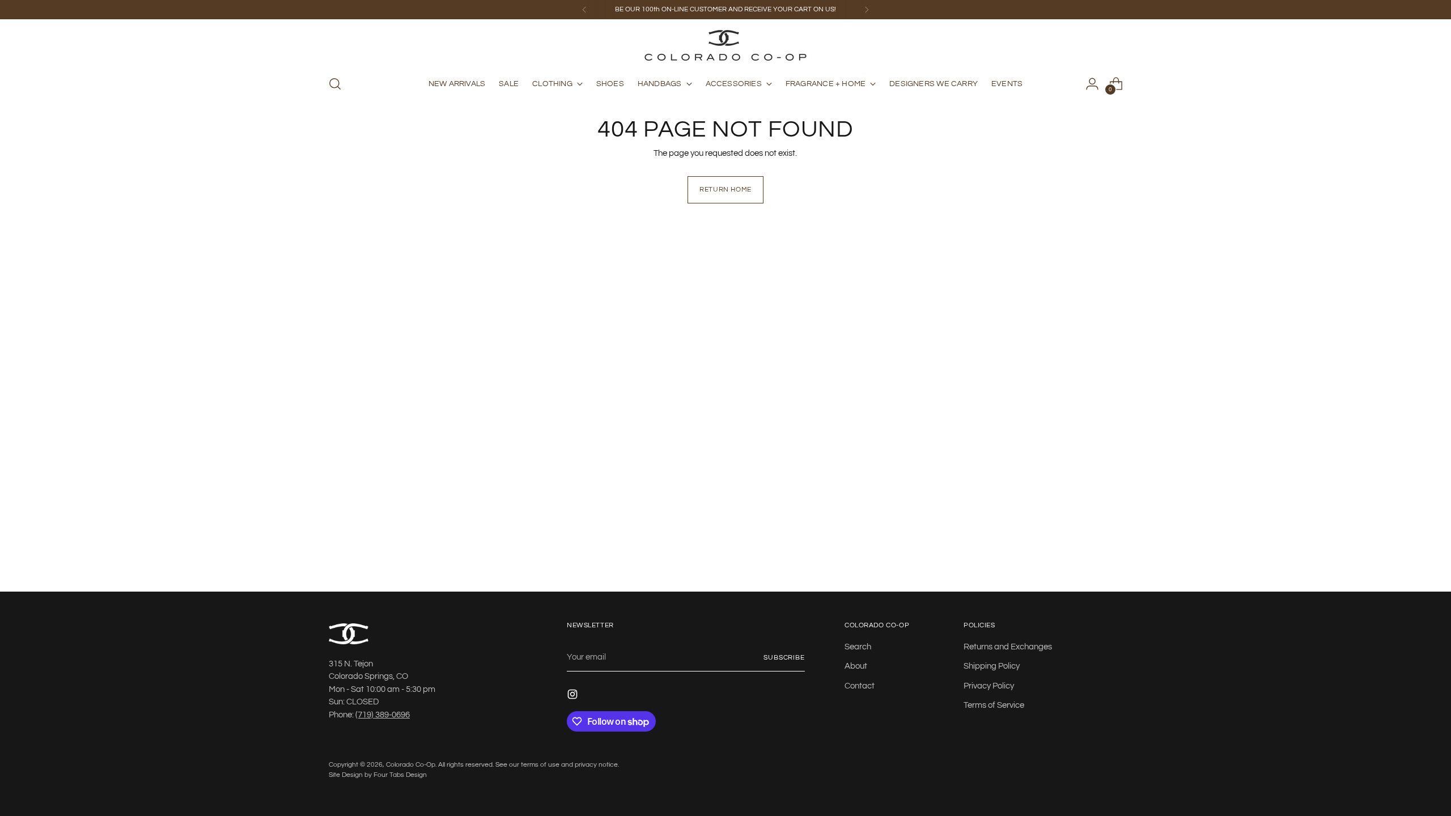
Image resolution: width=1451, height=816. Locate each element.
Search (858, 647)
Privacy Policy (989, 686)
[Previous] (584, 9)
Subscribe (784, 657)
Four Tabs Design (400, 774)
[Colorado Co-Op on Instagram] (573, 696)
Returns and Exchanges (1008, 647)
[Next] (866, 9)
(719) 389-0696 (382, 715)
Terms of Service (994, 705)
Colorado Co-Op (410, 764)
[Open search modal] (335, 84)
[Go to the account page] (1092, 84)
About (856, 666)
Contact (860, 686)
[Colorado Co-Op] (725, 45)
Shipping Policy (992, 666)
